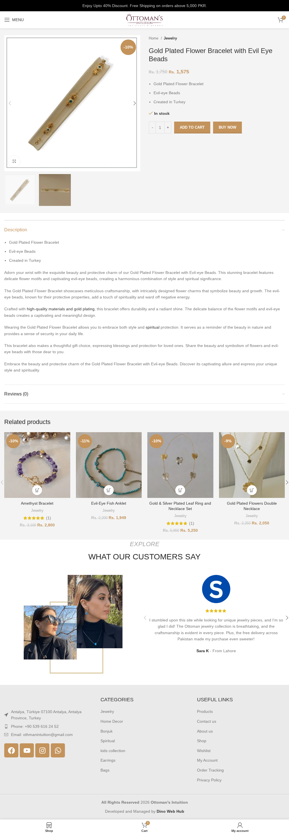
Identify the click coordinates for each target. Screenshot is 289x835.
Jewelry (170, 38)
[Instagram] (42, 750)
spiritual (152, 327)
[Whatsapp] (58, 750)
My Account (207, 760)
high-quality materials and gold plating (61, 309)
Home (154, 38)
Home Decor (111, 721)
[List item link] (48, 726)
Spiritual (107, 741)
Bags (105, 770)
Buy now (227, 127)
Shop (201, 741)
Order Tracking (210, 770)
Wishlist (204, 750)
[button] (37, 490)
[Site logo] (144, 19)
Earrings (107, 760)
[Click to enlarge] (14, 161)
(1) (48, 518)
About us (205, 731)
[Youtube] (27, 750)
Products (205, 711)
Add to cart (192, 127)
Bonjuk (106, 731)
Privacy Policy (209, 780)
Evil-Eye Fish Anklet (108, 503)
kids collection (112, 750)
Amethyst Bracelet (37, 503)
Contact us (206, 721)
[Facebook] (11, 750)
